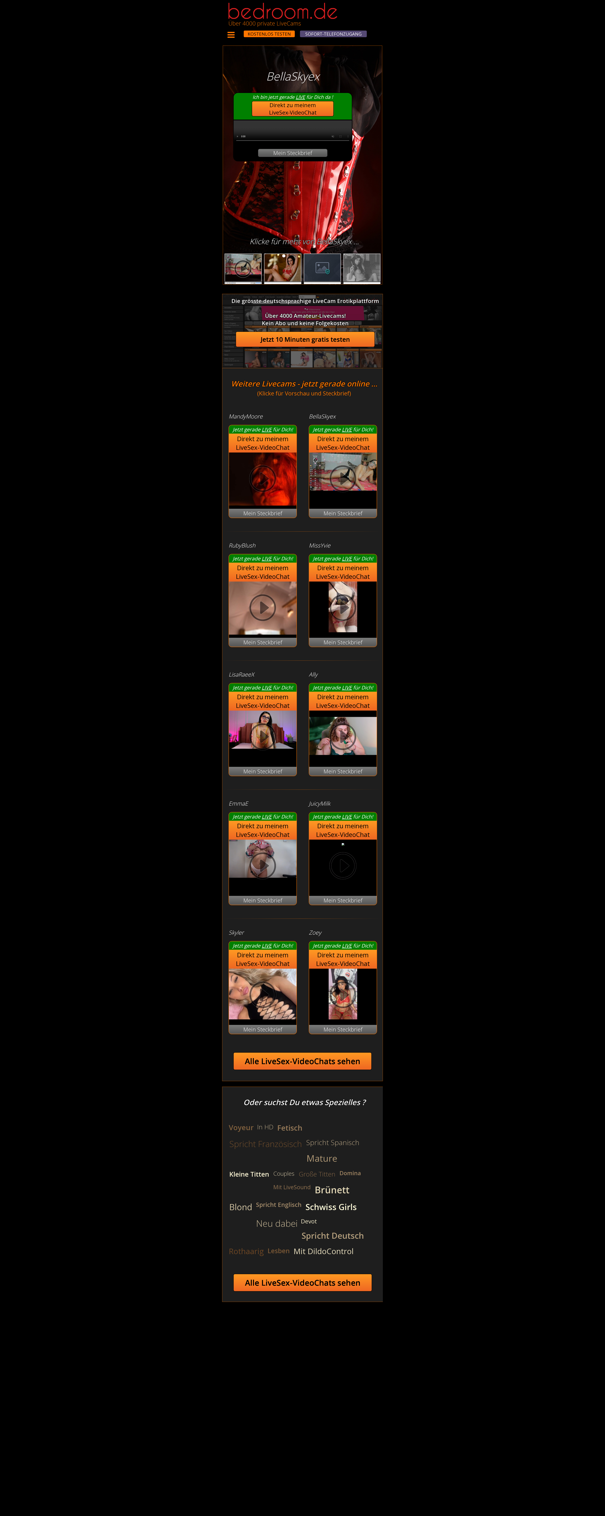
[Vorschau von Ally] (343, 759)
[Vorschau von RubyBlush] (263, 608)
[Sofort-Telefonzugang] (240, 31)
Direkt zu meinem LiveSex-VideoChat (293, 108)
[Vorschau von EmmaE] (263, 866)
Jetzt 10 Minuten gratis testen (305, 339)
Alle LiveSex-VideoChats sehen (302, 1061)
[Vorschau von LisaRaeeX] (263, 737)
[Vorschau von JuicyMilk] (343, 843)
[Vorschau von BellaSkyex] (343, 479)
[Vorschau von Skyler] (263, 1017)
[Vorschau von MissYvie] (343, 630)
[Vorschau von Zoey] (343, 1017)
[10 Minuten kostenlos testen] (237, 31)
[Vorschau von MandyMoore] (263, 479)
